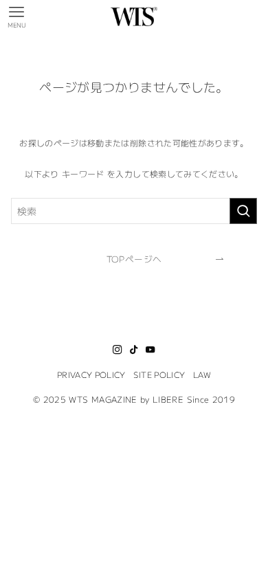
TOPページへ (134, 258)
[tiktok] (134, 350)
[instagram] (117, 350)
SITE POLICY (159, 374)
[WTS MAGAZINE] (134, 16)
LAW (202, 374)
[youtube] (150, 350)
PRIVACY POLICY (91, 374)
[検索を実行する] (243, 211)
